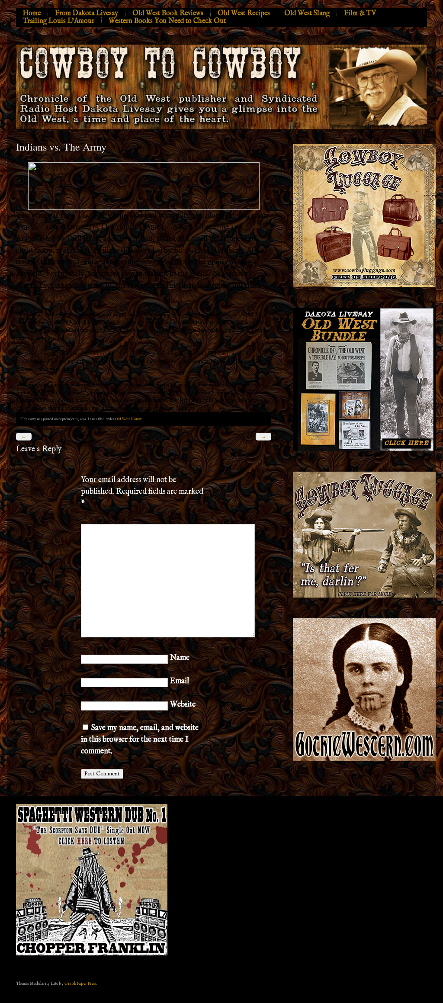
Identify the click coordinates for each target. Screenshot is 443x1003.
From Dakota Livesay (86, 13)
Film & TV (360, 13)
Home (32, 13)
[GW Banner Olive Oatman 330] (364, 759)
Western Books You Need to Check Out (167, 21)
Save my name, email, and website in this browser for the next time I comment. (140, 739)
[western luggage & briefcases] (364, 596)
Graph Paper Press (80, 983)
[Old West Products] (364, 449)
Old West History (128, 419)
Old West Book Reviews (167, 13)
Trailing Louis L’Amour (58, 21)
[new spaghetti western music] (91, 954)
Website (183, 705)
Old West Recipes (244, 13)
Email (179, 681)
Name (179, 658)
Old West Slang (307, 13)
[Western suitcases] (364, 286)
